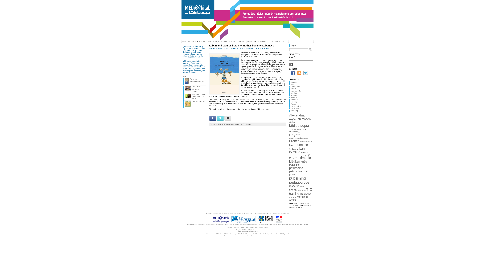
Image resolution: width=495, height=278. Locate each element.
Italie (291, 145)
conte (303, 129)
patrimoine (296, 168)
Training (294, 102)
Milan (291, 158)
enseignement (295, 138)
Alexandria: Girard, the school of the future (199, 96)
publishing (297, 178)
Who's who (295, 108)
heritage (302, 141)
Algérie (293, 119)
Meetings (238, 124)
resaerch (294, 186)
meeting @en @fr (304, 155)
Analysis (294, 82)
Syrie (304, 190)
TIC (309, 190)
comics (292, 129)
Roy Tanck (295, 205)
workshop (302, 196)
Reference (294, 100)
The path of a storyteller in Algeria (197, 89)
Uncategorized (296, 106)
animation (304, 119)
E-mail (292, 57)
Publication (247, 124)
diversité (293, 132)
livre (303, 152)
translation (305, 193)
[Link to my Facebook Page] (293, 73)
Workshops (295, 111)
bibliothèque (299, 126)
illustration (309, 141)
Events (293, 89)
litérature (294, 152)
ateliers (292, 122)
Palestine (294, 164)
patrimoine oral (298, 171)
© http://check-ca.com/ (240, 227)
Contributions (295, 87)
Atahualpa (255, 231)
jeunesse (301, 145)
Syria (299, 190)
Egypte (295, 135)
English (293, 45)
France (294, 141)
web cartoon (293, 197)
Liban (301, 148)
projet (292, 174)
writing (292, 199)
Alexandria (297, 115)
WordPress (247, 231)
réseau (302, 186)
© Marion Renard (263, 227)
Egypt (299, 132)
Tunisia (293, 104)
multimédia (303, 158)
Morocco (294, 95)
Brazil (293, 84)
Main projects (296, 91)
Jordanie (292, 149)
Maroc (297, 155)
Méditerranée (298, 161)
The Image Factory (198, 101)
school (293, 190)
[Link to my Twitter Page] (305, 73)
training (294, 193)
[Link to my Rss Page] (299, 73)
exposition (304, 138)
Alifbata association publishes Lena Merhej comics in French (240, 48)
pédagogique (299, 182)
